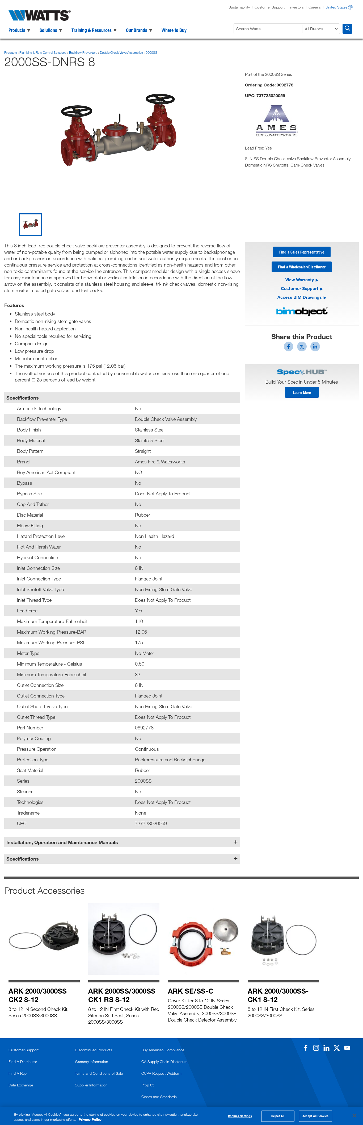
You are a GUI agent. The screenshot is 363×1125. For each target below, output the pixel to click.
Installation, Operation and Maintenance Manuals (62, 842)
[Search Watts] (347, 29)
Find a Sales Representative (301, 252)
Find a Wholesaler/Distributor (302, 266)
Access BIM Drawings (299, 297)
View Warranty (299, 279)
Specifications (22, 859)
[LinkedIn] (326, 1048)
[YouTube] (347, 1048)
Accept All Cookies (315, 1116)
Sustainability (239, 7)
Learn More (302, 392)
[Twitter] (337, 1048)
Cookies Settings (240, 1116)
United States (336, 7)
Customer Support (270, 7)
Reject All (277, 1116)
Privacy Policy (90, 1119)
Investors (296, 7)
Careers (315, 7)
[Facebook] (305, 1048)
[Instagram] (316, 1048)
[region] (181, 1116)
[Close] (354, 1115)
